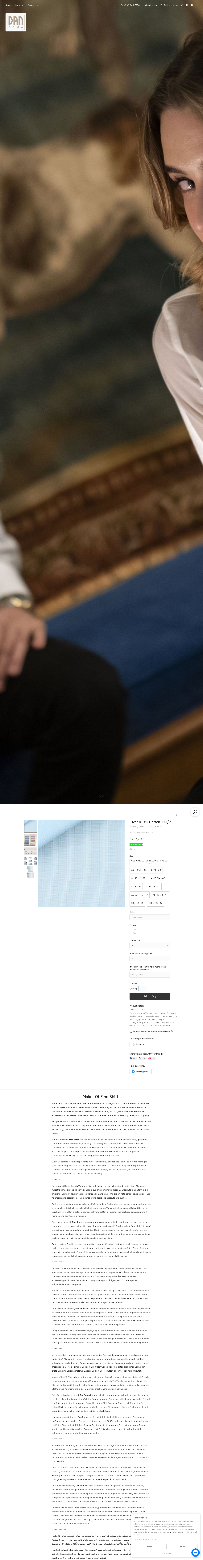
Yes (134, 929)
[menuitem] (173, 815)
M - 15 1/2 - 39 (138, 878)
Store (8, 5)
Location (19, 5)
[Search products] (195, 811)
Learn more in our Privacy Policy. (146, 1539)
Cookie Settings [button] (165, 1553)
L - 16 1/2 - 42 (153, 886)
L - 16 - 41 (136, 886)
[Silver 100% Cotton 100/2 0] (30, 826)
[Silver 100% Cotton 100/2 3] (30, 860)
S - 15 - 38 (156, 869)
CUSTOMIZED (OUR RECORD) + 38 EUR (149, 861)
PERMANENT (145, 826)
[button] (139, 1044)
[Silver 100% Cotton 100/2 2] (30, 851)
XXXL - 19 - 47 (155, 903)
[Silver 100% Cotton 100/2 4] (30, 872)
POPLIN (158, 826)
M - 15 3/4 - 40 (158, 878)
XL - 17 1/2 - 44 (160, 894)
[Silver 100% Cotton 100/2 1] (30, 840)
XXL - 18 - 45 (137, 903)
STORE (133, 826)
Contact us (33, 5)
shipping (133, 849)
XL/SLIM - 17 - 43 (139, 894)
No (134, 933)
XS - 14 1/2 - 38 (138, 869)
